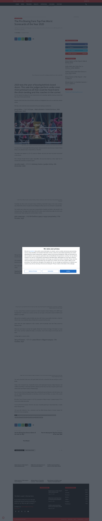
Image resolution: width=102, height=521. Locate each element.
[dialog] (51, 260)
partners (32, 251)
